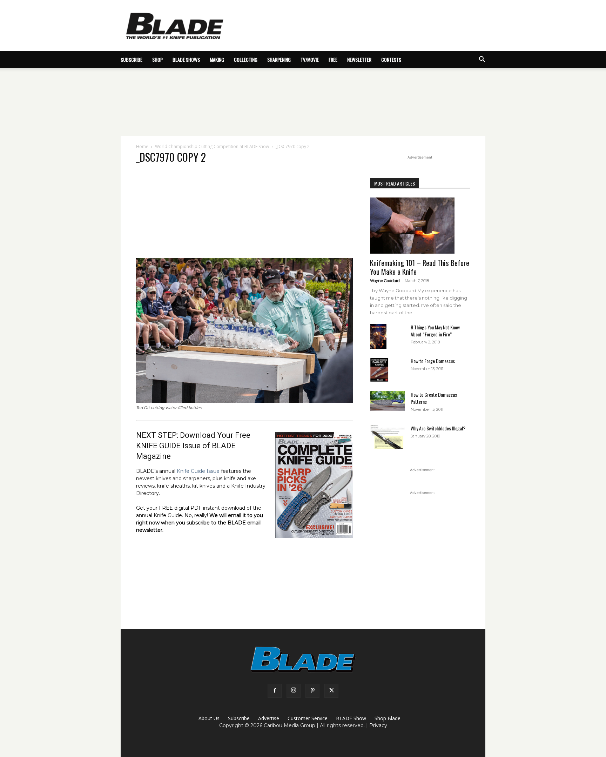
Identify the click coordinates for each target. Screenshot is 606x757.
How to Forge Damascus (433, 360)
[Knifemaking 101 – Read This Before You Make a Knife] (420, 225)
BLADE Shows (186, 59)
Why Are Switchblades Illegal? (438, 428)
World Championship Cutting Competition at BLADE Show (212, 146)
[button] (481, 60)
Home (142, 146)
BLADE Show (351, 718)
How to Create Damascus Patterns (434, 398)
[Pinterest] (312, 691)
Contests (391, 59)
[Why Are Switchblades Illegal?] (387, 437)
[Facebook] (275, 691)
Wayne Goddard (385, 280)
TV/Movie (310, 59)
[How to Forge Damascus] (379, 369)
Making (217, 59)
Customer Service (308, 718)
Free (333, 59)
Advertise (268, 718)
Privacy (378, 725)
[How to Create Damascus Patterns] (387, 401)
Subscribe (239, 718)
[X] (331, 691)
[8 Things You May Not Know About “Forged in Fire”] (378, 336)
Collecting (245, 59)
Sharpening (279, 59)
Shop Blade (387, 718)
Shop (157, 59)
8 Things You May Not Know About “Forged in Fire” (435, 330)
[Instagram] (294, 691)
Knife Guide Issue (198, 471)
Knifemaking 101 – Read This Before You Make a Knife (419, 267)
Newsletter (359, 59)
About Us (209, 718)
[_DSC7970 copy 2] (244, 401)
